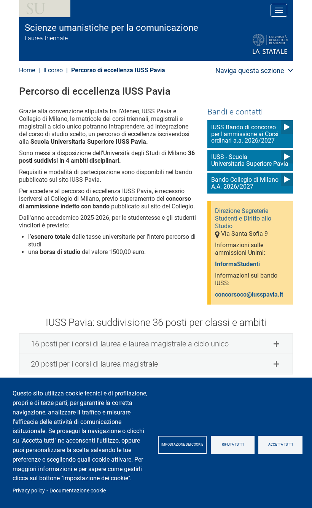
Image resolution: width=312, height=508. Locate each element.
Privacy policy (29, 490)
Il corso (53, 70)
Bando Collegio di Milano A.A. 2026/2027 (245, 183)
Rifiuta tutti (233, 444)
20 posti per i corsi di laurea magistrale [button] (94, 363)
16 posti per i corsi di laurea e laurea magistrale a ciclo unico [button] (130, 343)
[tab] (156, 344)
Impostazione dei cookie (182, 444)
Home (27, 70)
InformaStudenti (237, 264)
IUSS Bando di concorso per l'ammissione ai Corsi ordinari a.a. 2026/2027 (245, 134)
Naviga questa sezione (249, 71)
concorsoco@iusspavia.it (249, 294)
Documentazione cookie (77, 490)
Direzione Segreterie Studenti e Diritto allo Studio (243, 218)
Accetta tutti (280, 444)
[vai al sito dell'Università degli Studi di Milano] (251, 44)
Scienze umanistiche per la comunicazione (111, 28)
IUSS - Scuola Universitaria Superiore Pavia (249, 160)
